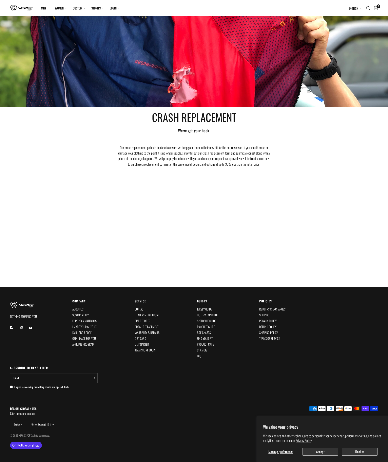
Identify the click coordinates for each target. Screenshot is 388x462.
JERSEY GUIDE (204, 309)
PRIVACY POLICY (268, 321)
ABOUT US (77, 309)
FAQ (199, 356)
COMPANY (79, 301)
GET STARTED (142, 344)
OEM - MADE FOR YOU (84, 338)
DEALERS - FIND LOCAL (147, 315)
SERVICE (140, 301)
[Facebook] (14, 327)
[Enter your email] (94, 378)
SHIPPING (264, 315)
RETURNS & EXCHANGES (272, 309)
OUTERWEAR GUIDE (207, 315)
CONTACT (139, 309)
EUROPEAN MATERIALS (84, 321)
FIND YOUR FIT (205, 338)
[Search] (368, 8)
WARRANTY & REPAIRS (147, 332)
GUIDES (202, 301)
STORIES (96, 8)
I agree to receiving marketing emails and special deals (41, 387)
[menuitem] (45, 8)
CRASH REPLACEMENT (146, 326)
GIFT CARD (140, 338)
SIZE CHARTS (204, 332)
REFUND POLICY (267, 326)
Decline (359, 451)
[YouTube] (33, 327)
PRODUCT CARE (205, 344)
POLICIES (265, 301)
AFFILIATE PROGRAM (83, 344)
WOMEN (59, 8)
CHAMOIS (202, 350)
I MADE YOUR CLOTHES (84, 326)
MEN (43, 8)
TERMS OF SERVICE (269, 338)
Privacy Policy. (304, 440)
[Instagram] (24, 327)
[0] (375, 8)
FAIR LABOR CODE (82, 332)
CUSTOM (77, 8)
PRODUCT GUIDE (206, 326)
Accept (320, 451)
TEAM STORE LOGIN (145, 350)
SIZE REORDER (142, 321)
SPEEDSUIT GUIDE (206, 321)
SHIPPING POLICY (268, 332)
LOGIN (113, 8)
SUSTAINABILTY (80, 315)
